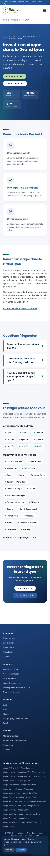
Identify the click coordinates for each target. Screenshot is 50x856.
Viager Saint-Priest (30, 793)
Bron (9, 475)
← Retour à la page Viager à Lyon (19, 537)
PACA (5, 723)
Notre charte (8, 647)
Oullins (32, 489)
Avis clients (8, 652)
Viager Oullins (31, 797)
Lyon (5, 705)
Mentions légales (10, 736)
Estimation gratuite (11, 692)
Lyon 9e (39, 446)
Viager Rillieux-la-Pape (12, 801)
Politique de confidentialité (14, 740)
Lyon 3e (39, 433)
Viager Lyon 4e (38, 772)
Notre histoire (9, 638)
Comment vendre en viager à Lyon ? (23, 346)
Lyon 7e (10, 446)
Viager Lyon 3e (24, 772)
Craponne (11, 529)
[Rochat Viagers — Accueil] (11, 10)
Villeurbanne (35, 461)
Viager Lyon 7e (38, 776)
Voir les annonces (15, 83)
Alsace (6, 714)
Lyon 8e (24, 446)
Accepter (21, 850)
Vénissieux (12, 468)
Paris (5, 709)
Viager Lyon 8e (9, 780)
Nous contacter (25, 588)
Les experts (8, 643)
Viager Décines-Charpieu (13, 797)
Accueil (6, 20)
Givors (10, 509)
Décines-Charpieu (15, 502)
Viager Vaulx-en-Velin (12, 793)
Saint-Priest (29, 468)
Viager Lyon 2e (9, 772)
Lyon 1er (10, 433)
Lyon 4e (10, 439)
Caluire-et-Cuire (14, 461)
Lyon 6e (39, 439)
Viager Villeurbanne (11, 785)
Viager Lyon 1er (27, 768)
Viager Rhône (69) (10, 768)
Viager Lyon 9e (24, 780)
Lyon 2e (25, 433)
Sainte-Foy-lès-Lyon (16, 495)
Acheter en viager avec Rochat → (20, 308)
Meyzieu (35, 502)
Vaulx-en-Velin (38, 475)
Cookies (6, 750)
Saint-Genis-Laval (28, 509)
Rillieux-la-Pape (14, 489)
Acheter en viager (11, 674)
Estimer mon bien (14, 76)
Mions (9, 522)
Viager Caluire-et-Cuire (12, 789)
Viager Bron (29, 789)
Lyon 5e (24, 439)
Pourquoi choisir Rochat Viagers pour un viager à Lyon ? (21, 376)
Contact (6, 657)
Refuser (9, 850)
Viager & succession (12, 683)
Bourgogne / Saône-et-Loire (15, 719)
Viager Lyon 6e (24, 776)
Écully (21, 475)
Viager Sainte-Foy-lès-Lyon (35, 801)
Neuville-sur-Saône (29, 522)
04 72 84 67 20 (27, 595)
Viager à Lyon (17, 20)
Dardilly (26, 529)
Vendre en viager (10, 669)
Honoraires (8, 745)
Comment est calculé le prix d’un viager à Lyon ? (21, 360)
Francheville (12, 516)
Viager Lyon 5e (9, 776)
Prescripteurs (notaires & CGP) (17, 688)
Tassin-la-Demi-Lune (17, 482)
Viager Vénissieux (28, 785)
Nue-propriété (9, 678)
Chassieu (29, 516)
